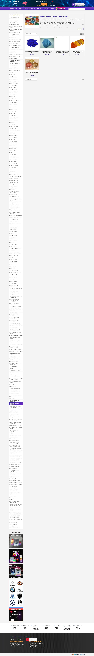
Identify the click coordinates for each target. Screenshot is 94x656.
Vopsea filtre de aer (13, 486)
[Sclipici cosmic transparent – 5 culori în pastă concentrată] (62, 43)
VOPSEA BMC (12, 74)
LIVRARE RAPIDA (15, 643)
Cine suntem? (33, 646)
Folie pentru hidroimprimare (15, 435)
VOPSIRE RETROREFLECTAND (16, 394)
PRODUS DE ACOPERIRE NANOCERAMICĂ (15, 389)
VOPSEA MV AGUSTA (14, 270)
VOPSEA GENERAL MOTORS (15, 100)
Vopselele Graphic (13, 522)
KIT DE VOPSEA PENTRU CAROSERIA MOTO (15, 227)
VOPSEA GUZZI (13, 268)
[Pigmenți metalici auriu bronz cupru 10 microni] (32, 64)
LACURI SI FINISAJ (33, 9)
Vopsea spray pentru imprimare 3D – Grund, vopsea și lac (16, 458)
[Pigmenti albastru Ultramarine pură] (32, 43)
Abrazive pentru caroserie (15, 497)
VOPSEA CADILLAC (14, 79)
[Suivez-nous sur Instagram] (21, 639)
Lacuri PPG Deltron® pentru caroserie (15, 376)
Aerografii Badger (13, 468)
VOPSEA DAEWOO (13, 89)
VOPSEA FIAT (12, 96)
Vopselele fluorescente (14, 34)
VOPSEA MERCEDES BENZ (15, 130)
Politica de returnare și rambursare (18, 644)
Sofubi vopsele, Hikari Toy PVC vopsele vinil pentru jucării (16, 446)
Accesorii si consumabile (46, 9)
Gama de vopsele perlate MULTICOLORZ (15, 192)
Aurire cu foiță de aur (14, 436)
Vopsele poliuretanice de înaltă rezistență (16, 30)
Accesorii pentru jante (14, 182)
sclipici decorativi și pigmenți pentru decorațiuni (15, 407)
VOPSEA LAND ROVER (14, 120)
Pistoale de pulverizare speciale (16, 482)
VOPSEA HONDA (13, 102)
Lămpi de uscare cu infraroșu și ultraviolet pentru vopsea (16, 505)
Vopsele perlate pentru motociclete (14, 321)
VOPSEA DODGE (13, 92)
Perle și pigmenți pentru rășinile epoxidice (47, 52)
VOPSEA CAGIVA (13, 240)
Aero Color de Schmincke (15, 527)
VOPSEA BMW (13, 76)
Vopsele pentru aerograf (15, 515)
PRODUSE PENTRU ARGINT (15, 56)
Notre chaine (14, 609)
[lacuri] (16, 570)
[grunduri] (16, 541)
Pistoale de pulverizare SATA (15, 478)
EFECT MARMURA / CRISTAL (15, 39)
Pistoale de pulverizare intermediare (14, 476)
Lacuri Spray (12, 398)
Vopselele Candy (13, 37)
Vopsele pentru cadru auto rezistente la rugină (15, 207)
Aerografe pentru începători (15, 464)
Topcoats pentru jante (14, 180)
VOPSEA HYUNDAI (13, 104)
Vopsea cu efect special (14, 17)
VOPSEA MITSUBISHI (14, 135)
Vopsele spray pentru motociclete (14, 291)
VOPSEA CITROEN (13, 85)
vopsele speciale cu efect (13, 9)
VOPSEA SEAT (13, 152)
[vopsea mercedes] (19, 590)
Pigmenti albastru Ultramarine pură (32, 52)
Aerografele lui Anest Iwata (15, 466)
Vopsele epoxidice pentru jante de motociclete (16, 297)
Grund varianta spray (14, 172)
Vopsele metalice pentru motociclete (14, 318)
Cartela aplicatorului (34, 645)
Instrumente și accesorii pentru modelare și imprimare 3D (16, 456)
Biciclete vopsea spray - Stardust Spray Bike (14, 347)
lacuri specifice (13, 386)
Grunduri (11, 169)
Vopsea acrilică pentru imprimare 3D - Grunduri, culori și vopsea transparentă (16, 452)
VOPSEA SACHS (13, 276)
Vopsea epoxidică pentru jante (15, 176)
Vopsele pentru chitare (14, 440)
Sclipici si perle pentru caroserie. (14, 404)
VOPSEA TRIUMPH (13, 281)
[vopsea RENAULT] (12, 583)
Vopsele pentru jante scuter (15, 340)
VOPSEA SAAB (13, 150)
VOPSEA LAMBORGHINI (14, 117)
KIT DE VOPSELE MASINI (15, 63)
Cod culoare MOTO (13, 229)
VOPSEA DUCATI (13, 244)
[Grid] (81, 34)
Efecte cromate (13, 51)
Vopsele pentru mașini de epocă (16, 217)
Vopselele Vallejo (13, 526)
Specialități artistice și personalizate (14, 401)
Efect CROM (20, 9)
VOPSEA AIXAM (13, 66)
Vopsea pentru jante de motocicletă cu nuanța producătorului (14, 300)
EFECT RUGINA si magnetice (15, 45)
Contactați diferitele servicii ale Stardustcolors (36, 644)
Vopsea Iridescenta (13, 194)
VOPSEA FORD (13, 98)
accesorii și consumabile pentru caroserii (16, 493)
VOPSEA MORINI (13, 266)
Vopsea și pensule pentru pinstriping (14, 414)
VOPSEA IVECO (13, 107)
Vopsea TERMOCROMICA (15, 41)
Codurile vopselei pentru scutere (16, 335)
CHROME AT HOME (13, 58)
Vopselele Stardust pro (14, 517)
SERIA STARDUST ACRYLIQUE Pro (16, 520)
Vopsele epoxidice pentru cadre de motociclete (16, 294)
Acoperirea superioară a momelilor (14, 431)
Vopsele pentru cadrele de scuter (15, 330)
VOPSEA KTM (12, 257)
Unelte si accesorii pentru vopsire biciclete (15, 356)
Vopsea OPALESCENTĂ (14, 47)
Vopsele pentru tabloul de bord (16, 215)
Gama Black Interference (14, 196)
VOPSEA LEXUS (13, 122)
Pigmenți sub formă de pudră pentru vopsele (16, 410)
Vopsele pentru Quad (14, 327)
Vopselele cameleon (14, 20)
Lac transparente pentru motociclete (14, 315)
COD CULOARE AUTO (14, 65)
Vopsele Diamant (13, 189)
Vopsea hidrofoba (13, 396)
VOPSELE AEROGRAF (52, 9)
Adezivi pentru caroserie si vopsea (15, 508)
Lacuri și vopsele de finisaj (15, 372)
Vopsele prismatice (13, 19)
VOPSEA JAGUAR (13, 109)
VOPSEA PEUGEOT (13, 141)
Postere (11, 499)
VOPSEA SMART (13, 156)
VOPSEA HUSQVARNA (14, 251)
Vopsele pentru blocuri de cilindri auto (15, 213)
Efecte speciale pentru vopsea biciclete (15, 359)
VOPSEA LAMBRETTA (14, 261)
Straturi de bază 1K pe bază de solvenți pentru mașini (16, 203)
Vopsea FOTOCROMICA (14, 43)
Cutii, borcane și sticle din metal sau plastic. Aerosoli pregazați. (16, 513)
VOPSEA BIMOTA (13, 235)
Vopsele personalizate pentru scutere (15, 333)
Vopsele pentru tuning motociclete (14, 286)
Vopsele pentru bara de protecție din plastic (14, 222)
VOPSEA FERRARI (13, 94)
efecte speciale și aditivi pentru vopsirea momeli (16, 423)
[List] (83, 34)
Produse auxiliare (13, 366)
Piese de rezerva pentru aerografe (14, 471)
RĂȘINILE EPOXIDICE (14, 412)
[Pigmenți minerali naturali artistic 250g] (77, 43)
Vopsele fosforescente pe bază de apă (16, 27)
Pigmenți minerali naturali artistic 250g (77, 52)
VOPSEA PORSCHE (13, 143)
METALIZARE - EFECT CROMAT (16, 54)
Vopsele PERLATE (13, 187)
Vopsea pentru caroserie (26, 9)
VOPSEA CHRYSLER (14, 83)
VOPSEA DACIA (13, 87)
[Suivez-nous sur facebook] (14, 639)
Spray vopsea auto (13, 184)
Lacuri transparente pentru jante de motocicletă (16, 309)
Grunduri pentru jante (14, 178)
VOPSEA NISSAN (13, 137)
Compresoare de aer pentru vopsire (15, 510)
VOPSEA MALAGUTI (14, 263)
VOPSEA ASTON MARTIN (15, 70)
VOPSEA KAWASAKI (14, 255)
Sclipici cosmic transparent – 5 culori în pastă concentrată (62, 52)
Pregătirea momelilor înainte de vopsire (16, 428)
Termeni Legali (14, 646)
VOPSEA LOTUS (13, 124)
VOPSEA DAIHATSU (14, 91)
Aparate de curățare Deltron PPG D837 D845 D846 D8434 (16, 379)
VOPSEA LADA (13, 115)
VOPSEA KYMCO (13, 259)
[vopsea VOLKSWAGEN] (12, 603)
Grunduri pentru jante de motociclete (14, 304)
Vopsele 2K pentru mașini (15, 204)
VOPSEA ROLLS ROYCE (14, 146)
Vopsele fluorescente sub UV (15, 36)
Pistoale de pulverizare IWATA (15, 480)
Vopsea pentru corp (14, 438)
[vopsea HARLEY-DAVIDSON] (19, 583)
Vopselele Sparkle (13, 524)
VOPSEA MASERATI (14, 126)
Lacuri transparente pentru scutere (15, 338)
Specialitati (39, 8)
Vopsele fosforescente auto (15, 32)
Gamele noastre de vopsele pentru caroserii (15, 61)
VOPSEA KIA (12, 113)
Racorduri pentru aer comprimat (16, 484)
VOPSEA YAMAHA (13, 283)
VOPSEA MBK (12, 264)
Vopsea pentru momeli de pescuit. (15, 417)
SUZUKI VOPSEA (13, 161)
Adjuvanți (11, 368)
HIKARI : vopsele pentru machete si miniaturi (14, 443)
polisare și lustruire (13, 495)
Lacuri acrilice (12, 384)
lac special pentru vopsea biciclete (15, 354)
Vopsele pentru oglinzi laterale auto (16, 224)
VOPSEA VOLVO (13, 167)
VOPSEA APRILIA (13, 231)
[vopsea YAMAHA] (12, 596)
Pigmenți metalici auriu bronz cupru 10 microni (32, 73)
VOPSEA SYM (12, 279)
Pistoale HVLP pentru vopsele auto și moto (15, 474)
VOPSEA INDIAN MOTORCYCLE (16, 253)
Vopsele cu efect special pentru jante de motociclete (16, 307)
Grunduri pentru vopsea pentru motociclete (16, 289)
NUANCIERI (60, 8)
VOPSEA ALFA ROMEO (14, 68)
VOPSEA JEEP (13, 111)
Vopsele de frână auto (14, 219)
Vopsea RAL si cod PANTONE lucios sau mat (15, 364)
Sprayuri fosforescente (14, 24)
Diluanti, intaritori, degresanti (15, 370)
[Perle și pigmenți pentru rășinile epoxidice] (47, 43)
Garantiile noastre (14, 645)
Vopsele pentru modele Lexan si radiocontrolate (16, 449)
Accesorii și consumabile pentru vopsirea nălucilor (16, 420)
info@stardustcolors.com (42, 5)
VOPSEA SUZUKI (13, 277)
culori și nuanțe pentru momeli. (15, 425)
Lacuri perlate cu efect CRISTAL (16, 49)
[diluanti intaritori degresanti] (16, 555)
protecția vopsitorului (14, 488)
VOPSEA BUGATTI (13, 78)
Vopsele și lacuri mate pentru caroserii (15, 382)
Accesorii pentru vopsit (14, 460)
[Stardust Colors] (18, 3)
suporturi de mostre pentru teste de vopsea (15, 502)
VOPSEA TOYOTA (13, 163)
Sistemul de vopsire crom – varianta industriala (37, 648)
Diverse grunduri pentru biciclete (16, 351)
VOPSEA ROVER (13, 148)
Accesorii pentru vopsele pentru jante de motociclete (16, 312)
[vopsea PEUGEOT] (19, 596)
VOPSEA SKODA (13, 154)
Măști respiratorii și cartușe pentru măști (15, 491)
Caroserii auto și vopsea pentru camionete (16, 210)
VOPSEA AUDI (12, 72)
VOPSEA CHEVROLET (14, 81)
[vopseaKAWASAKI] (19, 603)
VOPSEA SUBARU (13, 159)
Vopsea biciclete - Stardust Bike (16, 344)
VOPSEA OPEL (13, 139)
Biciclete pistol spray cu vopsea (16, 349)
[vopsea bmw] (12, 590)
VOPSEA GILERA (13, 246)
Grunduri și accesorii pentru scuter (15, 342)
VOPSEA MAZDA (13, 128)
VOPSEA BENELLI (13, 233)
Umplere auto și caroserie (15, 174)
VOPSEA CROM (13, 52)
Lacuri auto (12, 374)
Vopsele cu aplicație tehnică (15, 391)
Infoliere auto (12, 433)
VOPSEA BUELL (13, 238)
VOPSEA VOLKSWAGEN (14, 165)
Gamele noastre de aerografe (15, 462)
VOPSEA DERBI (13, 242)
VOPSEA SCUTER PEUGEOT (15, 272)
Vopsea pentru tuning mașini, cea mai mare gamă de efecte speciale (15, 199)
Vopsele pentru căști (14, 361)
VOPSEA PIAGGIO (13, 274)
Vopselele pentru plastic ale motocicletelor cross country (15, 324)
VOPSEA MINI (12, 133)
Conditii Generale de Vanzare (17, 647)
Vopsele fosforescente (14, 22)
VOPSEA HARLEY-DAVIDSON (15, 248)
